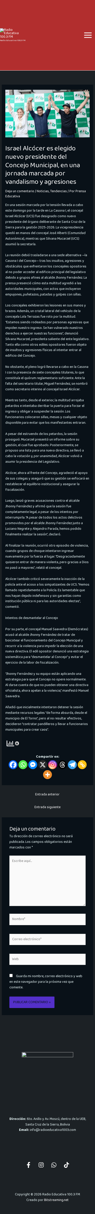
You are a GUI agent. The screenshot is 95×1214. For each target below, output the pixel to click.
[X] (42, 764)
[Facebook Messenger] (32, 764)
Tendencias (58, 191)
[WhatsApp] (54, 1165)
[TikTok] (66, 1165)
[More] (47, 774)
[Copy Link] (82, 764)
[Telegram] (72, 764)
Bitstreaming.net (56, 1200)
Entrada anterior (47, 794)
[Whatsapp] (22, 764)
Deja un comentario (19, 191)
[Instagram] (52, 764)
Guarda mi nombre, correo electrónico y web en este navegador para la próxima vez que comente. (45, 981)
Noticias (43, 191)
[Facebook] (13, 764)
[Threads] (62, 764)
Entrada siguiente (47, 807)
